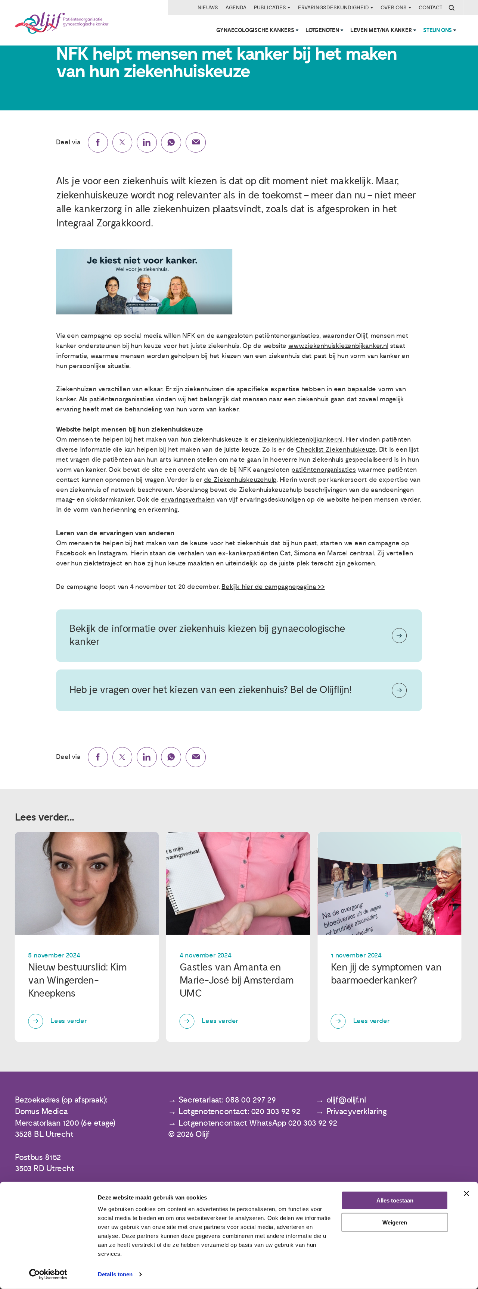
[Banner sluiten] (466, 1193)
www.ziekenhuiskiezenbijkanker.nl (338, 346)
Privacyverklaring (356, 1112)
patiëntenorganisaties (323, 470)
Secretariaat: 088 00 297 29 (227, 1100)
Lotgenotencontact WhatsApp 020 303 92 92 (258, 1123)
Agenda (236, 7)
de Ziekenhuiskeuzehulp (240, 480)
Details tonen (115, 1274)
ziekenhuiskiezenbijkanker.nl (300, 439)
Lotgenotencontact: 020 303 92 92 (239, 1112)
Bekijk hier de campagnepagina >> (273, 587)
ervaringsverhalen (188, 500)
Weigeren (394, 1222)
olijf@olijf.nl (346, 1100)
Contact (430, 7)
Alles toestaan (394, 1200)
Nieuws (208, 7)
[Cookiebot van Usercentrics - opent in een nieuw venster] (48, 1274)
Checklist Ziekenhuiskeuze (336, 450)
